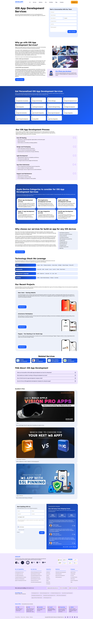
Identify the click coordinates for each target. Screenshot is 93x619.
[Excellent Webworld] (19, 2)
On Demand (48, 583)
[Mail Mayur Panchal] (72, 534)
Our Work (72, 575)
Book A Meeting (72, 31)
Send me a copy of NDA (21, 529)
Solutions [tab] (40, 2)
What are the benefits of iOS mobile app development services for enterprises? (34, 372)
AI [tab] (29, 2)
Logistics (47, 575)
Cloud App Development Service (36, 575)
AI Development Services (19, 572)
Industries (48, 569)
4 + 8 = (18, 532)
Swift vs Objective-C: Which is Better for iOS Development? (27, 461)
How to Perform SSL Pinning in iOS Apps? (24, 497)
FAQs (71, 582)
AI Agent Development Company (20, 577)
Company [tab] (62, 2)
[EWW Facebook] (70, 617)
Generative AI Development (19, 578)
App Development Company (35, 573)
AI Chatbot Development (19, 575)
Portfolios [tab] (51, 2)
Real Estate (48, 582)
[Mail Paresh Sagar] (72, 525)
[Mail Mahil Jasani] (72, 543)
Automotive (48, 578)
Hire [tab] (46, 2)
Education (48, 577)
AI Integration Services (19, 573)
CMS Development (59, 573)
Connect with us (19, 79)
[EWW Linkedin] (65, 617)
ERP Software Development (60, 575)
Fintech (47, 580)
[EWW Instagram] (68, 617)
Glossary (31, 617)
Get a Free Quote (20, 251)
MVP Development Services (35, 577)
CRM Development (59, 577)
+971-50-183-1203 (74, 587)
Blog (56, 2)
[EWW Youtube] (72, 617)
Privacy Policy (17, 617)
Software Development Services (36, 572)
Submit (41, 532)
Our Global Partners (74, 577)
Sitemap (27, 617)
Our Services (34, 569)
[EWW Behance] (77, 617)
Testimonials (73, 578)
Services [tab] (34, 2)
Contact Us (74, 2)
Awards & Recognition (74, 580)
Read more (21, 306)
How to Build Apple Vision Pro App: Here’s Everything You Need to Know (30, 425)
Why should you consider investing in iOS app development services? (32, 375)
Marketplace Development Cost (37, 595)
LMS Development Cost (47, 597)
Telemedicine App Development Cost (49, 595)
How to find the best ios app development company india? (30, 378)
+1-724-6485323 (64, 587)
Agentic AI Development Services (20, 580)
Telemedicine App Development (61, 572)
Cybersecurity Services (34, 580)
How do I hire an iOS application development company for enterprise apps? (34, 381)
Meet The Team (73, 572)
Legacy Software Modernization (37, 597)
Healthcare (48, 572)
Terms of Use (23, 617)
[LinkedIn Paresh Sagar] (74, 525)
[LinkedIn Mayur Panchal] (74, 534)
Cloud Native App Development (36, 582)
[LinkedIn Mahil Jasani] (74, 543)
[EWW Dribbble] (75, 617)
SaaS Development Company (36, 578)
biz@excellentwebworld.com (52, 587)
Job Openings (73, 573)
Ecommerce (48, 573)
